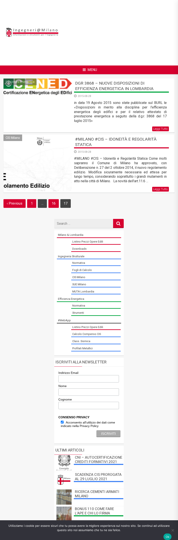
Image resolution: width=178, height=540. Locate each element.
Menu (92, 70)
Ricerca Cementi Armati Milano (97, 493)
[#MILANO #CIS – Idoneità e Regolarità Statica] (37, 163)
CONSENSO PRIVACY (73, 417)
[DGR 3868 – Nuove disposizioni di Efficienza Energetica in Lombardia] (37, 87)
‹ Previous (14, 203)
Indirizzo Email (68, 372)
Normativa (78, 262)
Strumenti (78, 312)
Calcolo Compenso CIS (86, 334)
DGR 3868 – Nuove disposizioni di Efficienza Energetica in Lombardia (114, 86)
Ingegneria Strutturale (71, 256)
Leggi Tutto (160, 128)
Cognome (65, 399)
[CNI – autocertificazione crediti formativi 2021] (64, 469)
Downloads (79, 248)
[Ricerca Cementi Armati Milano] (64, 503)
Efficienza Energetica (20, 82)
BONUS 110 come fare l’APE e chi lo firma (94, 511)
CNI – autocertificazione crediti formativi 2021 (98, 459)
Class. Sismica (81, 341)
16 (54, 203)
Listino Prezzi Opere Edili (87, 241)
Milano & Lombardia (70, 234)
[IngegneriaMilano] (32, 36)
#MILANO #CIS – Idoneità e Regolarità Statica (116, 142)
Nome (62, 386)
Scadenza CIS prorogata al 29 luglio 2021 (98, 476)
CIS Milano (13, 138)
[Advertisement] (125, 32)
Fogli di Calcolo (82, 270)
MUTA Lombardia (83, 291)
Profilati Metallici (82, 348)
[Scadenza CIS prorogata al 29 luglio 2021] (64, 486)
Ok (168, 536)
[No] (172, 530)
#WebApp (64, 320)
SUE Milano (79, 284)
